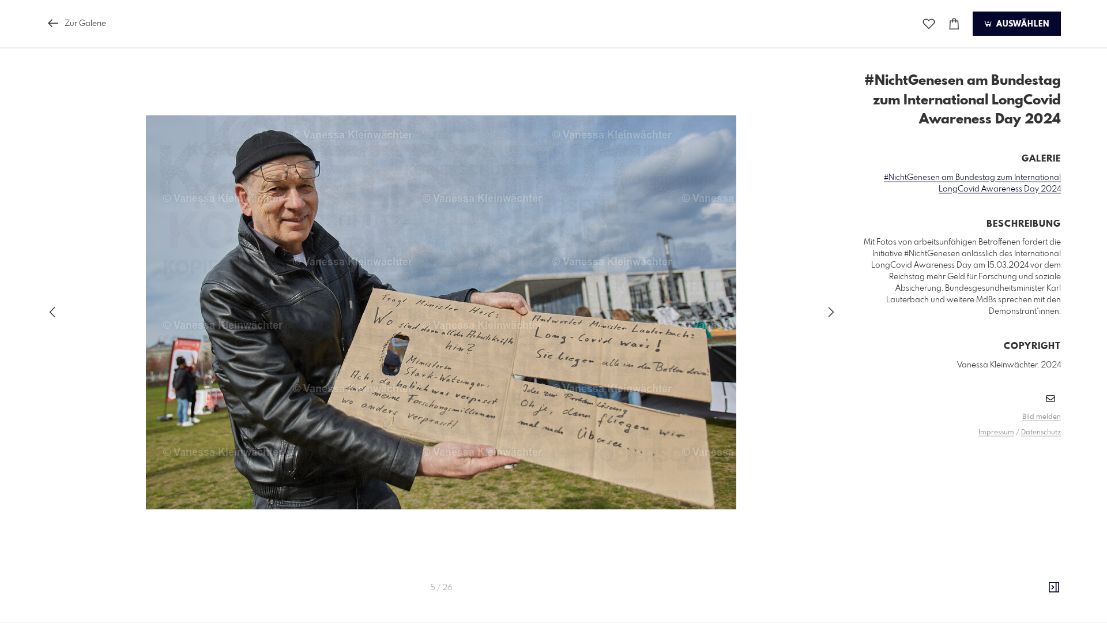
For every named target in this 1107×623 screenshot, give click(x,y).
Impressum (996, 432)
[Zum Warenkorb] (954, 24)
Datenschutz (1041, 432)
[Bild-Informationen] (1054, 587)
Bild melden (1041, 417)
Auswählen (1021, 24)
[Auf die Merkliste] (929, 24)
